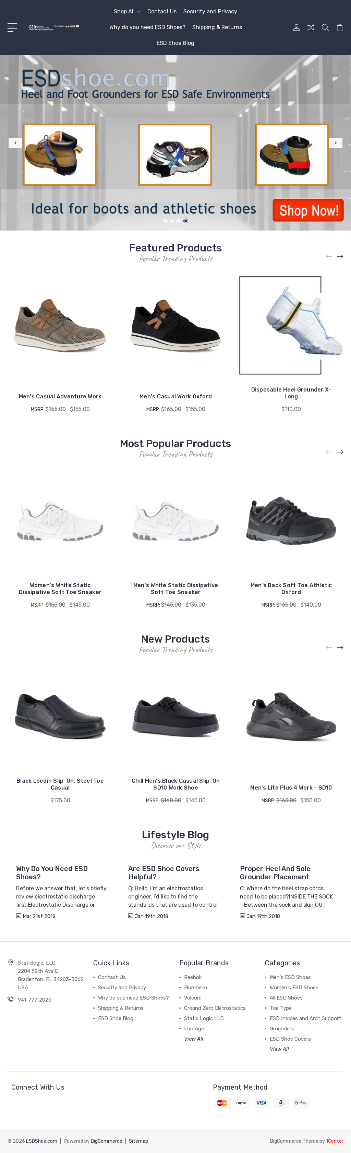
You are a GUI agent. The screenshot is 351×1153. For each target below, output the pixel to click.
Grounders (282, 1029)
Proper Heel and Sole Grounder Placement (275, 873)
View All (193, 1039)
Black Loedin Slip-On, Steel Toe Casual (60, 784)
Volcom (193, 998)
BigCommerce (106, 1141)
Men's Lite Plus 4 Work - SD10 (291, 787)
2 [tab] (172, 221)
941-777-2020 (34, 1000)
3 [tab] (179, 221)
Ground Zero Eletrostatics (215, 1008)
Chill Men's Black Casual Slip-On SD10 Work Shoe (176, 784)
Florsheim (195, 987)
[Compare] (311, 31)
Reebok (193, 977)
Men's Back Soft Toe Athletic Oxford (291, 588)
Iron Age (194, 1029)
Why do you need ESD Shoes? (147, 27)
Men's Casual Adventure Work (60, 396)
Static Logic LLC (204, 1018)
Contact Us (162, 11)
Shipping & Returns (217, 27)
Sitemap (138, 1141)
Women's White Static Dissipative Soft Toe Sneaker (60, 588)
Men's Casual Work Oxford (176, 396)
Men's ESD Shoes (290, 977)
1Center (334, 1141)
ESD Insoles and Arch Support (305, 1018)
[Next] (335, 143)
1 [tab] (165, 221)
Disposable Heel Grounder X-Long (291, 393)
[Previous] (15, 143)
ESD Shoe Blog (175, 43)
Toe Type (281, 1008)
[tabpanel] (175, 143)
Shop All (124, 11)
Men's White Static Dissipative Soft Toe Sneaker (175, 588)
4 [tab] (185, 221)
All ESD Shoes (286, 998)
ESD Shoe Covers (290, 1039)
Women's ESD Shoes (294, 987)
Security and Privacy (210, 11)
